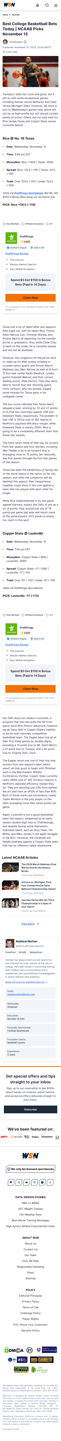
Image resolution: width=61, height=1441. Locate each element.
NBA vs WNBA (30, 1203)
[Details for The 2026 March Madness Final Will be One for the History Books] (10, 869)
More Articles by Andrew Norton (24, 982)
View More (27, 923)
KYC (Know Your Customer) (31, 1324)
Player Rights (30, 1318)
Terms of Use (30, 1307)
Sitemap (31, 1278)
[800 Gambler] (42, 1360)
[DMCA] (14, 1350)
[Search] (47, 5)
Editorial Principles (30, 1295)
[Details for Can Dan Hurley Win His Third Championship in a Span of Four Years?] (10, 906)
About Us (30, 1243)
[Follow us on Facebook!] (11, 1182)
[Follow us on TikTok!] (50, 1182)
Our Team (30, 1255)
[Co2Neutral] (39, 1369)
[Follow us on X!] (19, 1182)
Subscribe (30, 1109)
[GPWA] (21, 1369)
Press (30, 1272)
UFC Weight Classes (30, 1208)
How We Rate (30, 1261)
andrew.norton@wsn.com (21, 994)
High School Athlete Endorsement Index (30, 1226)
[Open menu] (55, 5)
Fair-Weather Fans (30, 1214)
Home (5, 15)
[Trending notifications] (37, 5)
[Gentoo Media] (17, 1360)
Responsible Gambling (30, 1266)
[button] (56, 5)
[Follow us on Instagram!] (34, 1182)
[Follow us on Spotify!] (42, 1182)
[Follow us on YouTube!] (26, 1182)
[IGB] (46, 1350)
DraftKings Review (16, 253)
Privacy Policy (30, 1301)
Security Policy (30, 1330)
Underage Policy (30, 1313)
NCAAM (16, 15)
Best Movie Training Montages (30, 1220)
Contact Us (31, 1249)
